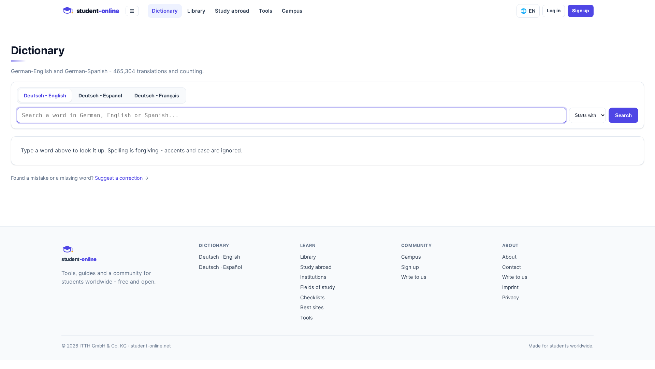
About (509, 257)
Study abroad (232, 11)
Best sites (312, 307)
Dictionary (165, 11)
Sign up (580, 10)
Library (196, 11)
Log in (554, 10)
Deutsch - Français (156, 95)
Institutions (313, 277)
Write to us (413, 277)
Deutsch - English (45, 95)
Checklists (312, 298)
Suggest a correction (119, 178)
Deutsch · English (219, 257)
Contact (511, 267)
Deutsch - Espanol (100, 95)
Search (623, 115)
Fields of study (317, 287)
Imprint (510, 287)
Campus (292, 11)
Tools (265, 11)
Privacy (510, 298)
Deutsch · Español (220, 267)
